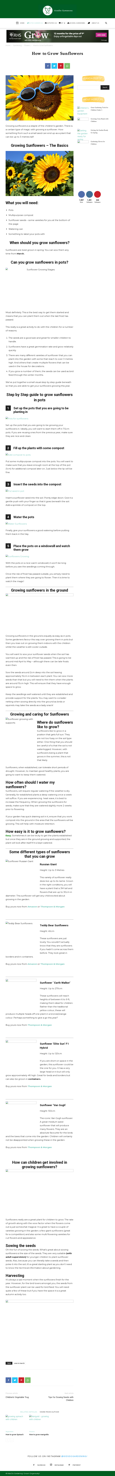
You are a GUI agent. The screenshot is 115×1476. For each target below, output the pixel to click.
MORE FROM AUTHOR (49, 1412)
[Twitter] (54, 66)
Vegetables (9, 1431)
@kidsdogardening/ (74, 1456)
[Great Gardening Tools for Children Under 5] (83, 110)
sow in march (19, 1363)
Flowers (27, 45)
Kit (62, 23)
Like (81, 191)
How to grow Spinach (14, 1434)
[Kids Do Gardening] (57, 9)
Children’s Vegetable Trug (17, 1397)
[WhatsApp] (67, 66)
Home (22, 23)
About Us (95, 23)
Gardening (17, 45)
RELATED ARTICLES (28, 1412)
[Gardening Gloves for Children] (83, 144)
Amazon (32, 906)
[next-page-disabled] (12, 1440)
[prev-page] (7, 1440)
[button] (106, 23)
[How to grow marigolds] (39, 1422)
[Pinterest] (61, 66)
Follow (89, 191)
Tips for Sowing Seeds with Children (60, 1398)
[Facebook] (48, 66)
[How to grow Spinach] (16, 1422)
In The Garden (35, 23)
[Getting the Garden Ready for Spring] (83, 135)
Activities (51, 23)
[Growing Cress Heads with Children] (83, 122)
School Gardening (77, 23)
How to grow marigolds (39, 1434)
